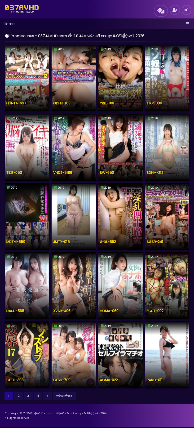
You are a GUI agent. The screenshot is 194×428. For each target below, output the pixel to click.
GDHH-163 (62, 103)
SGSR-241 (155, 241)
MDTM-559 (15, 241)
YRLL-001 (107, 103)
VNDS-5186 (62, 172)
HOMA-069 (109, 310)
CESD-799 (62, 379)
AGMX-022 (109, 379)
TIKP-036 (154, 103)
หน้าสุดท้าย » (64, 396)
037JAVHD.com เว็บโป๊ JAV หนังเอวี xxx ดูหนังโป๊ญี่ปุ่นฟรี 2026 (68, 413)
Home (9, 24)
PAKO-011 (155, 379)
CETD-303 (15, 379)
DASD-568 (15, 310)
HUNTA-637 (16, 103)
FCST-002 (155, 310)
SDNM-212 (155, 172)
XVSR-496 (62, 310)
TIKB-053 (14, 172)
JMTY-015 (61, 241)
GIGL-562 (108, 241)
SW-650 (107, 172)
